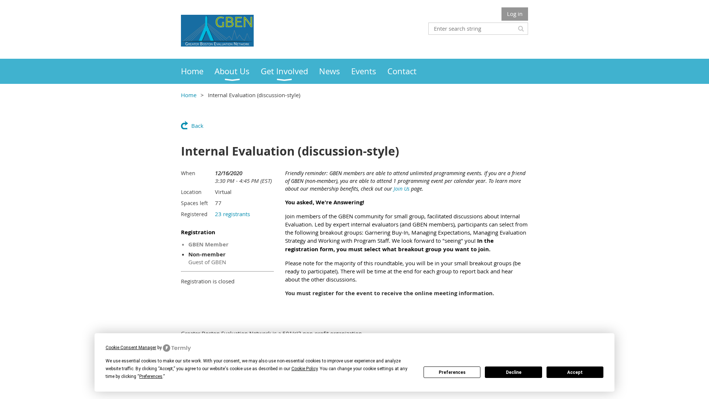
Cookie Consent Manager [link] (131, 347)
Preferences (452, 372)
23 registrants (232, 214)
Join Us (402, 188)
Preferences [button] (150, 376)
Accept (575, 372)
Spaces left (194, 203)
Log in (515, 13)
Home (188, 95)
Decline (513, 372)
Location (191, 191)
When (188, 173)
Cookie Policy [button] (304, 368)
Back (197, 125)
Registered (194, 214)
